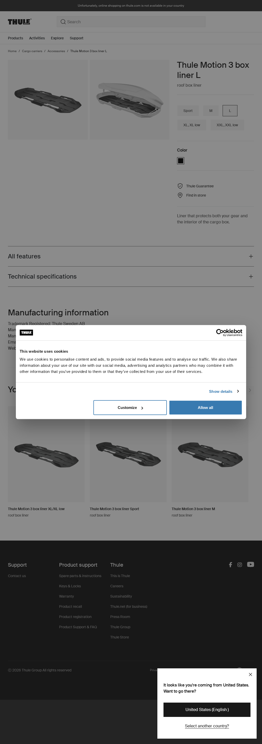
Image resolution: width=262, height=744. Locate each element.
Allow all (205, 407)
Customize (127, 407)
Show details (220, 391)
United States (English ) (207, 709)
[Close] (250, 674)
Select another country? (207, 726)
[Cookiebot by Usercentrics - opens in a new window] (220, 332)
